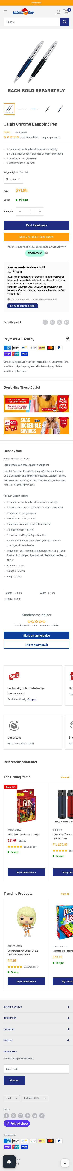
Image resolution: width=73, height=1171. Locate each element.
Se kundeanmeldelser (22, 305)
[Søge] (64, 22)
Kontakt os (36, 2)
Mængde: (9, 211)
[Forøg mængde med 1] (40, 211)
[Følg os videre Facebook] (6, 1115)
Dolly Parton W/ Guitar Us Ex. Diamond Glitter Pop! (23, 952)
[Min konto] (58, 12)
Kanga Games (14, 829)
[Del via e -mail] (66, 322)
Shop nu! (32, 699)
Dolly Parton (15, 946)
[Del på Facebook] (45, 322)
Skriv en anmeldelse (36, 635)
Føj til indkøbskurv (36, 225)
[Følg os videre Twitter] (13, 1115)
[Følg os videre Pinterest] (27, 1115)
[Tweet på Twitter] (59, 322)
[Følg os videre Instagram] (20, 1115)
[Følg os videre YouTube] (34, 1115)
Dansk (8, 1098)
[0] (66, 11)
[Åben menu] (5, 11)
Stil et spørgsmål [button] (36, 644)
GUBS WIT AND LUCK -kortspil (23, 834)
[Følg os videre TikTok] (42, 1115)
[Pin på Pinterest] (52, 322)
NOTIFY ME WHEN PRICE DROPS (36, 236)
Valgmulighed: (16, 172)
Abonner (14, 1080)
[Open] (9, 1161)
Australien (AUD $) (32, 1098)
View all (65, 777)
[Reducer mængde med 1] (20, 211)
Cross (7, 132)
